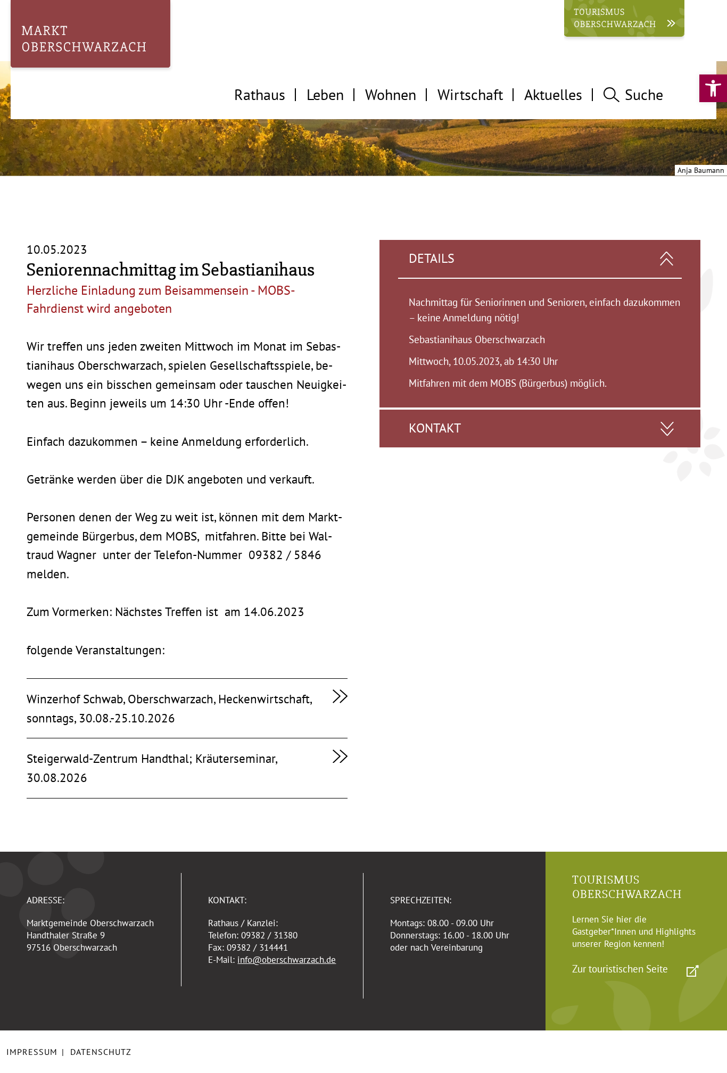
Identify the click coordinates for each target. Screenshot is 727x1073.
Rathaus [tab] (259, 94)
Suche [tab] (644, 94)
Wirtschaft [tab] (470, 94)
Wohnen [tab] (390, 94)
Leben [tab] (325, 94)
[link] (713, 88)
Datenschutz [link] (100, 1051)
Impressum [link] (31, 1051)
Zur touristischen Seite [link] (620, 968)
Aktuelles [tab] (553, 94)
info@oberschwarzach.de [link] (286, 960)
